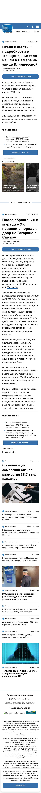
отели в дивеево (9, 158)
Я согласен (20, 785)
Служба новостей (11, 241)
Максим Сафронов (11, 68)
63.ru (4, 82)
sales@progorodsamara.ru (19, 703)
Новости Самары (11, 42)
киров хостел (8, 448)
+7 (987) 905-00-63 (18, 748)
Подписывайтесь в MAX (20, 76)
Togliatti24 (12, 287)
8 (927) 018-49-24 (19, 699)
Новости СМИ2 (9, 162)
